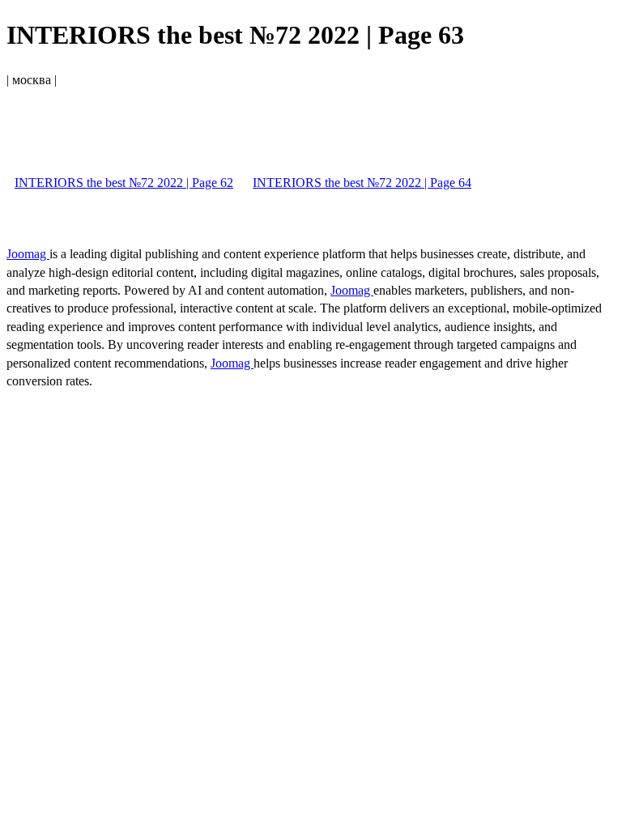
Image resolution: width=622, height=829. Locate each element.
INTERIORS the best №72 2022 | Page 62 (124, 182)
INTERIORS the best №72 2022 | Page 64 (362, 182)
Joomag (27, 254)
